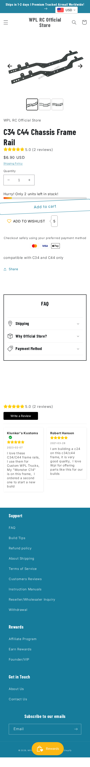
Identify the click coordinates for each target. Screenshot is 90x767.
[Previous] (9, 66)
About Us (16, 689)
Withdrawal (18, 610)
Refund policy (20, 548)
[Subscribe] (76, 729)
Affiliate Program (23, 639)
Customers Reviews (25, 579)
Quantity (9, 171)
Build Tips (17, 538)
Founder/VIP (19, 659)
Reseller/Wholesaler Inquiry (32, 599)
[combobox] (66, 10)
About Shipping (21, 558)
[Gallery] (45, 73)
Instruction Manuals (25, 589)
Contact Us (18, 699)
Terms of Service (23, 569)
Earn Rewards (20, 649)
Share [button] (13, 269)
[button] (6, 22)
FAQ (12, 528)
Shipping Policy (13, 163)
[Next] (80, 66)
